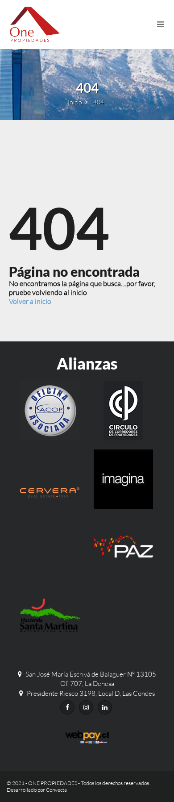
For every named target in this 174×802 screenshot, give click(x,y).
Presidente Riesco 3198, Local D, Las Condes (91, 693)
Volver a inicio (30, 301)
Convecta (56, 789)
